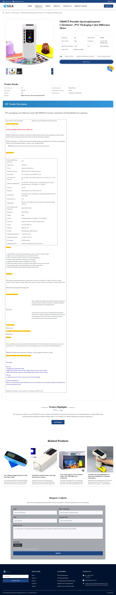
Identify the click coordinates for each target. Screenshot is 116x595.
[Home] (3, 13)
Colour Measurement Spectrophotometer (66, 581)
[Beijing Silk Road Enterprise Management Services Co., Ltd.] (9, 6)
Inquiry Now (109, 6)
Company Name (63, 517)
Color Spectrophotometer (63, 578)
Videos (47, 6)
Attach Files (16, 542)
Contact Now (15, 483)
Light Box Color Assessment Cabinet (65, 586)
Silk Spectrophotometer (62, 575)
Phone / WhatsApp (64, 509)
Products (38, 6)
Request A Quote (81, 6)
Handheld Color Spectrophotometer (65, 583)
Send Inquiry (58, 422)
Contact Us (67, 6)
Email (15, 509)
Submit (58, 553)
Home (30, 6)
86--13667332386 (89, 575)
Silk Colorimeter (15, 12)
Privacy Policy (110, 592)
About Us (56, 6)
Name (14, 517)
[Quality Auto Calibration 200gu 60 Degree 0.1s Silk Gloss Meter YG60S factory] (16, 459)
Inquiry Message (18, 525)
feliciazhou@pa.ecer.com (18, 1)
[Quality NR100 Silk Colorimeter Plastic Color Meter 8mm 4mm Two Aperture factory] (44, 459)
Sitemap (33, 586)
